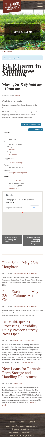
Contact (32, 422)
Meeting (12, 149)
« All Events (7, 52)
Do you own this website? (14, 208)
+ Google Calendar (31, 124)
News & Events (32, 273)
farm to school (13, 154)
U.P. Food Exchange (15, 162)
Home (12, 422)
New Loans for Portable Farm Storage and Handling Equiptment (21, 372)
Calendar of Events (19, 273)
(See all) (17, 95)
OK (34, 208)
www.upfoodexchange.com (18, 173)
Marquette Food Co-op (16, 181)
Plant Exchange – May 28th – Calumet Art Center (20, 295)
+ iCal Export (36, 130)
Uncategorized (29, 340)
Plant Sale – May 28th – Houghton (21, 264)
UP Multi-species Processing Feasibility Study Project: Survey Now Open (20, 328)
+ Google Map (14, 188)
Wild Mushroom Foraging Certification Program (33, 240)
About (21, 422)
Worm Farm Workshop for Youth (11, 239)
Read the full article (28, 362)
